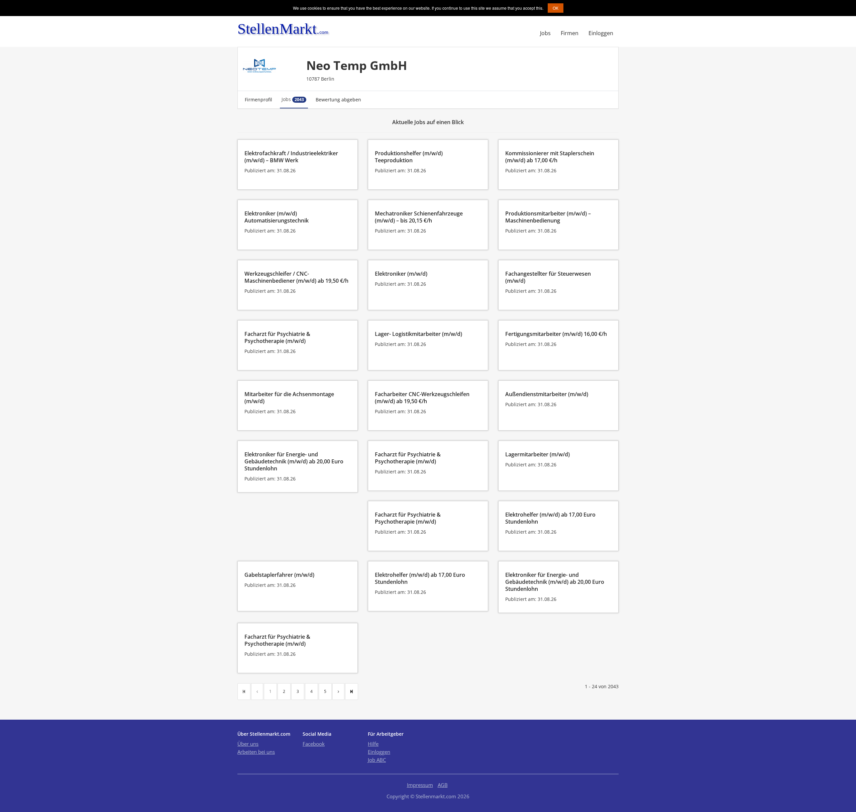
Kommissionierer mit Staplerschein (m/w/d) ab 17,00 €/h (549, 157)
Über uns (247, 743)
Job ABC (377, 759)
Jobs (545, 33)
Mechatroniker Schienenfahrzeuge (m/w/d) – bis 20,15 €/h (419, 217)
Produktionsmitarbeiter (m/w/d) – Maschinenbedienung (548, 217)
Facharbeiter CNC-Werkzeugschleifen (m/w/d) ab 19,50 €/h (422, 397)
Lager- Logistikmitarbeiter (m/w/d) (418, 334)
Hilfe (373, 743)
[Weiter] (338, 691)
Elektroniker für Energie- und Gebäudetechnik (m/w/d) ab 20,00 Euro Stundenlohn (293, 461)
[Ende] (351, 691)
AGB (443, 785)
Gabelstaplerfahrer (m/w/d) (279, 574)
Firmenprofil (258, 99)
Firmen (569, 33)
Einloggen (600, 33)
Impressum (420, 785)
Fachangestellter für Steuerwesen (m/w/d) (548, 277)
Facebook (314, 743)
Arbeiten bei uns (256, 751)
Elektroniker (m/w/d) (401, 273)
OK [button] (555, 8)
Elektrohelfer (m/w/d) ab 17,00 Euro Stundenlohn (550, 518)
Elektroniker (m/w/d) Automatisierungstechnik (276, 217)
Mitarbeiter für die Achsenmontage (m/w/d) (289, 397)
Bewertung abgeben (338, 99)
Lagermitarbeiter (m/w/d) (537, 454)
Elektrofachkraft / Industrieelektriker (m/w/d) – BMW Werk (291, 157)
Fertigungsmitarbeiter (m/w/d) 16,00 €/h (556, 334)
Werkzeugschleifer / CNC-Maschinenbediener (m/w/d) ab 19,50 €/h (296, 277)
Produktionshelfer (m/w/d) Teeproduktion (409, 157)
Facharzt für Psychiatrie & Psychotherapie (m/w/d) (277, 337)
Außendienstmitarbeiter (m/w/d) (546, 394)
